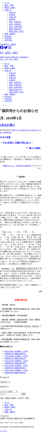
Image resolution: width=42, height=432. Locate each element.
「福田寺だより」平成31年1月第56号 (16, 166)
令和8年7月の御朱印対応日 (15, 358)
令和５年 (12, 17)
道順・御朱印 (9, 34)
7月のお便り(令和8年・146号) (16, 356)
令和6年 (12, 15)
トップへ (3, 431)
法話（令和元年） (16, 27)
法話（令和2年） (15, 24)
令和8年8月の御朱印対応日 (15, 354)
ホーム (7, 3)
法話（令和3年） (15, 22)
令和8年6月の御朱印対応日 (15, 363)
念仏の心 (34, 130)
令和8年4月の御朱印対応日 (15, 373)
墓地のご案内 (9, 8)
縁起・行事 (8, 5)
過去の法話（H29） (17, 31)
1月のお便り (7, 124)
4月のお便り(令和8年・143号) (16, 370)
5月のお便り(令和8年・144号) (16, 366)
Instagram (7, 36)
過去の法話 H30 (15, 29)
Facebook (7, 38)
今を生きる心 (24, 130)
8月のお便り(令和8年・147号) (16, 351)
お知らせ (8, 10)
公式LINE (8, 40)
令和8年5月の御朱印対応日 (15, 368)
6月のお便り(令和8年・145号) (16, 361)
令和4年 (12, 19)
